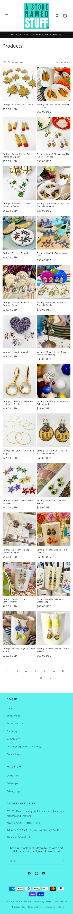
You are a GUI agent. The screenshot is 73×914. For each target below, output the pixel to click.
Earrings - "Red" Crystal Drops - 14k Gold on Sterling (53, 402)
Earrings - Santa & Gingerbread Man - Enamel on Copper (53, 155)
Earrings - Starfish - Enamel (15, 253)
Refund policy (60, 901)
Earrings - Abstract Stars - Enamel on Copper (18, 501)
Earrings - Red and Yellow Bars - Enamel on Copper (17, 155)
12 (23, 678)
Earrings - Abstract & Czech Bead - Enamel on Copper (52, 452)
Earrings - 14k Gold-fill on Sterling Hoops (18, 452)
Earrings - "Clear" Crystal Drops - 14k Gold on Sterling (52, 353)
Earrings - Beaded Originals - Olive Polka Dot (53, 650)
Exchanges (12, 783)
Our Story (12, 731)
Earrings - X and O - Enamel (15, 352)
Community (13, 738)
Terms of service (35, 907)
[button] (7, 16)
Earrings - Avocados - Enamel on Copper (52, 501)
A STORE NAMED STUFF (23, 901)
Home (10, 707)
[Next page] (50, 678)
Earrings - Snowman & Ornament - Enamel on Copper (18, 204)
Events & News (15, 754)
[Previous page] (8, 670)
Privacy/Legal (14, 791)
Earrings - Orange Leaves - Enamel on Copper (53, 106)
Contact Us (13, 775)
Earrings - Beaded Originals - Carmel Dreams (16, 600)
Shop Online (13, 715)
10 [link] (54, 670)
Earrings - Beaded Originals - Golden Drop (50, 600)
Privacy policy (18, 907)
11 (63, 670)
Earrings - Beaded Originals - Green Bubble (19, 650)
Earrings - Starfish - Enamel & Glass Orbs (53, 254)
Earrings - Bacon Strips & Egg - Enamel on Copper (17, 551)
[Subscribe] (62, 861)
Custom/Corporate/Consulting (24, 746)
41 (41, 678)
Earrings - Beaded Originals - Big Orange (52, 551)
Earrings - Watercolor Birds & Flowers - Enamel (16, 303)
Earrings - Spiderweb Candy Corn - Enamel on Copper (53, 204)
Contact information (54, 907)
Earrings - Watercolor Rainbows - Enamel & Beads (52, 303)
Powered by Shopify (42, 901)
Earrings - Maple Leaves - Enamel (18, 104)
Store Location (15, 723)
